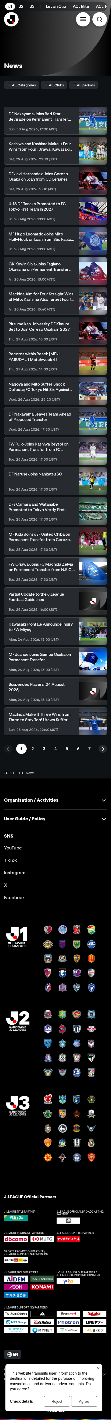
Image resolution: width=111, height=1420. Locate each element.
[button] (83, 19)
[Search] (99, 19)
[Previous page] (8, 749)
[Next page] (103, 749)
